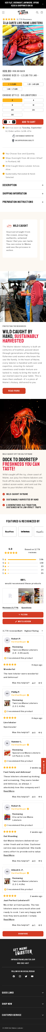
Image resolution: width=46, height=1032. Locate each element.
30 (12, 114)
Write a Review (28, 622)
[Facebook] (14, 976)
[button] (3, 12)
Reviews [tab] (10, 608)
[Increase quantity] (13, 121)
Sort (20, 631)
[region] (23, 595)
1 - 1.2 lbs (12, 84)
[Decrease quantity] (5, 121)
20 (12, 110)
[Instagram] (20, 976)
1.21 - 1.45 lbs (33, 84)
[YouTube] (32, 976)
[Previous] (6, 45)
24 (33, 110)
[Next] (39, 45)
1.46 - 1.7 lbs (12, 89)
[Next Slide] (41, 595)
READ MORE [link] (14, 390)
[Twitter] (26, 976)
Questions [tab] (26, 608)
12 (33, 105)
